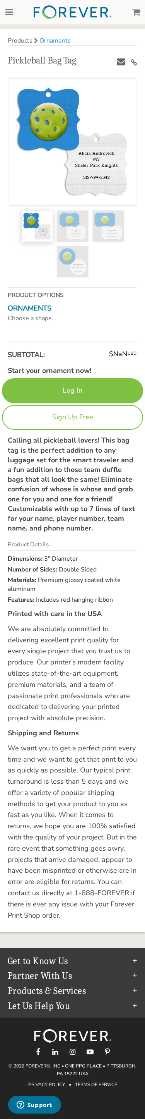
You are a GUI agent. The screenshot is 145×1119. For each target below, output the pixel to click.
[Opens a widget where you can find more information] (34, 1105)
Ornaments (55, 40)
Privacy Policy (46, 1084)
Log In (72, 390)
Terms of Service (96, 1084)
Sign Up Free (72, 417)
